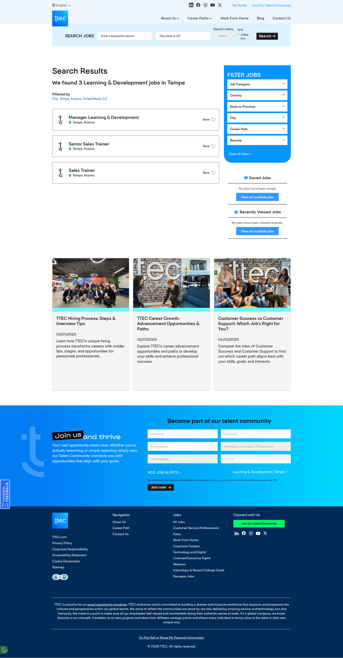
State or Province (242, 107)
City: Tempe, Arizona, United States (77, 99)
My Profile (239, 5)
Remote (236, 140)
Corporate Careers (186, 546)
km (243, 38)
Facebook (198, 5)
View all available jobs (257, 197)
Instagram (205, 5)
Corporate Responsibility (70, 549)
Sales (177, 534)
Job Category (240, 84)
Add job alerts (163, 472)
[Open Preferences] (4, 650)
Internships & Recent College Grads (198, 570)
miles (245, 35)
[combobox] (183, 36)
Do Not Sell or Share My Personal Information (171, 638)
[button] (204, 119)
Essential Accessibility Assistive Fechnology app (60, 577)
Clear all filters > (240, 154)
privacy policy (218, 480)
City (233, 118)
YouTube (212, 5)
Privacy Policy (62, 543)
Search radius (223, 29)
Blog (260, 18)
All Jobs (179, 522)
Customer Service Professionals (196, 528)
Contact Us (282, 18)
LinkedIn (191, 5)
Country (236, 95)
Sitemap (58, 567)
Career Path (239, 129)
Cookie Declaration (66, 561)
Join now (158, 487)
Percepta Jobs (183, 576)
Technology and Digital (189, 552)
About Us (168, 18)
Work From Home (235, 18)
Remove (288, 472)
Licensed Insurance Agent (192, 558)
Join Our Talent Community (271, 5)
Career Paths (198, 18)
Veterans (179, 564)
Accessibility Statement (69, 555)
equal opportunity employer (107, 604)
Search (265, 36)
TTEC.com (59, 537)
